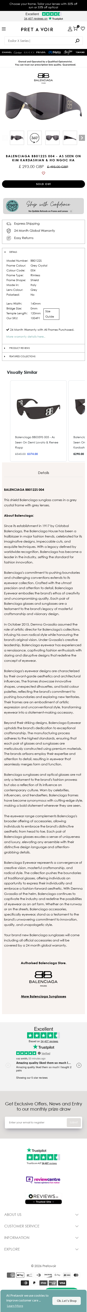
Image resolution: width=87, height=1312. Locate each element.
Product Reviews (19, 348)
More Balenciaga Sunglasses (43, 996)
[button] (6, 421)
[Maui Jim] (68, 52)
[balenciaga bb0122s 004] (17, 138)
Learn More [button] (15, 1306)
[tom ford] (80, 52)
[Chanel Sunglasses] (7, 52)
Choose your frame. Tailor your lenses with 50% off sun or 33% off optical (43, 5)
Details (13, 252)
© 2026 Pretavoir (43, 1266)
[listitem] (38, 420)
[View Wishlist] (83, 29)
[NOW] (77, 41)
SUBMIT (74, 1122)
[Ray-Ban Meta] (55, 52)
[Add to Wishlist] (43, 173)
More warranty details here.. (25, 336)
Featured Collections (22, 356)
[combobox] (43, 40)
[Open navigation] (3, 29)
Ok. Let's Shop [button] (66, 1300)
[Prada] (41, 52)
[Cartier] (18, 52)
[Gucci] (29, 52)
